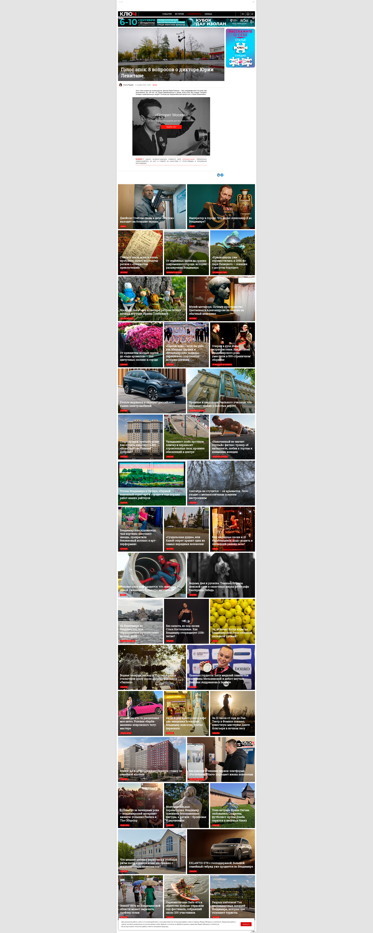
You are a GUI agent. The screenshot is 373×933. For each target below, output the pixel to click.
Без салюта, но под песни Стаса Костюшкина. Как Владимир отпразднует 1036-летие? (186, 621)
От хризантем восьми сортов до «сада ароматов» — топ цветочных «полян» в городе (140, 344)
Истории (179, 14)
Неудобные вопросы (220, 456)
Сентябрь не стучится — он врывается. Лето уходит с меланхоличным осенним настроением (221, 483)
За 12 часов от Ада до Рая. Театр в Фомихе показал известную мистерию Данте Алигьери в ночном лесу (232, 713)
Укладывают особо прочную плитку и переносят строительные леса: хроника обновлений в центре (186, 437)
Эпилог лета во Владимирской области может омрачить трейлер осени (140, 897)
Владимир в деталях (174, 272)
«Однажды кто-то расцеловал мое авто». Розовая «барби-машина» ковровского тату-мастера (140, 713)
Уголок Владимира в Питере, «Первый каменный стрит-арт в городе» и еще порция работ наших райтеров (152, 483)
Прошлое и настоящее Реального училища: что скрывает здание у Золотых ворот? (221, 390)
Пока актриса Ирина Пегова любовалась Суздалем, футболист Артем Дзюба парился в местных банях (232, 805)
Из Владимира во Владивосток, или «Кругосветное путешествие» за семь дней (140, 621)
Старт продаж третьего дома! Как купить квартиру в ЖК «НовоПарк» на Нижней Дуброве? (140, 437)
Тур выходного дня (220, 272)
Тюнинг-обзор (126, 733)
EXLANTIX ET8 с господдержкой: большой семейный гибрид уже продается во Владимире (221, 851)
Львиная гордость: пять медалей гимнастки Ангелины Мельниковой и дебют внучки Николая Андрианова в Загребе (221, 667)
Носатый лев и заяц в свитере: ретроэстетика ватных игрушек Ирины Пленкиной (152, 298)
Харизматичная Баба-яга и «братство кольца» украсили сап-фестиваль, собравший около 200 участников (186, 897)
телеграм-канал (188, 159)
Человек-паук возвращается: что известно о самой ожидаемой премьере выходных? (152, 575)
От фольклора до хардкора (222, 364)
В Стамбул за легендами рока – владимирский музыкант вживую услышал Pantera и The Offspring (140, 805)
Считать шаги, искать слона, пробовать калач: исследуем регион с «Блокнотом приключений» (140, 252)
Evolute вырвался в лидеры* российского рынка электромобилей (152, 390)
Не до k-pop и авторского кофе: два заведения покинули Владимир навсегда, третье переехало (186, 713)
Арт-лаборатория (127, 318)
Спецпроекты (194, 14)
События (167, 14)
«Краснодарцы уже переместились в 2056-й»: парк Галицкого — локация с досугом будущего (232, 252)
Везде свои (125, 825)
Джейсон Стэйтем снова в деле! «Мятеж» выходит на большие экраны (152, 206)
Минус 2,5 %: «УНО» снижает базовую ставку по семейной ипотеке (152, 759)
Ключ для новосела (197, 779)
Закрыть (246, 924)
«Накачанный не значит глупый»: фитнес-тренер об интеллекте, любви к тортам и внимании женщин (232, 437)
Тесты (155, 85)
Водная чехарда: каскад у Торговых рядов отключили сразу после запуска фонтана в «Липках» (152, 667)
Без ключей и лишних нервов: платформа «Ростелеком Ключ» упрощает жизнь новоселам (221, 759)
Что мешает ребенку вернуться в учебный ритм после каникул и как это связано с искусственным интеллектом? (152, 851)
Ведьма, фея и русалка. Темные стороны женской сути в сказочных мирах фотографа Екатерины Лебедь (221, 575)
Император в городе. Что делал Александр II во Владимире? (221, 206)
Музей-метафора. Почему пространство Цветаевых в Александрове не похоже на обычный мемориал (221, 298)
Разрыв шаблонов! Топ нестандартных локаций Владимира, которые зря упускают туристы (232, 897)
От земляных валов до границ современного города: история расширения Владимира (186, 252)
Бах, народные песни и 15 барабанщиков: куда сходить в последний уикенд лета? (232, 529)
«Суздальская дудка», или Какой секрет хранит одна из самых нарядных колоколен (186, 529)
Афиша (208, 14)
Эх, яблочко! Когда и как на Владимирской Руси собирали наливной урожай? (232, 621)
